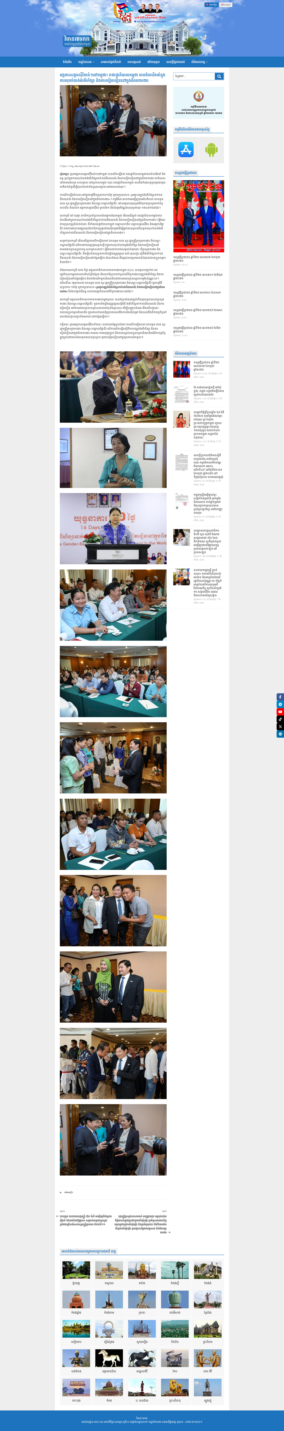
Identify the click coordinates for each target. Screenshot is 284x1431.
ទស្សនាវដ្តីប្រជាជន (186, 173)
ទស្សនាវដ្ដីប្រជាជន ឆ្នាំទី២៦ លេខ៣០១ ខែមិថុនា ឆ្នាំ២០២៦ (198, 276)
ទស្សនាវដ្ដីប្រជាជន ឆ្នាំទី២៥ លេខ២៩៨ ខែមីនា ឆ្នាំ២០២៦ (197, 330)
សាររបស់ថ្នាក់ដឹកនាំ (111, 62)
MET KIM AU (94, 166)
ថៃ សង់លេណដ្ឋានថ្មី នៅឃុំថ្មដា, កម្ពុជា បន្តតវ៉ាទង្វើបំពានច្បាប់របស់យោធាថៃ (209, 391)
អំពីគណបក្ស (198, 62)
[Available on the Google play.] (211, 150)
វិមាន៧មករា (76, 39)
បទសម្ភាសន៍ (134, 62)
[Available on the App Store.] (186, 150)
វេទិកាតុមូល (153, 62)
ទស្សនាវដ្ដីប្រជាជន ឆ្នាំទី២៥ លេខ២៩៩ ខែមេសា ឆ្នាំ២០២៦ (197, 312)
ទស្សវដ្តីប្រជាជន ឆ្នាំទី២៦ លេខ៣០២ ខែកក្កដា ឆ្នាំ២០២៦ (196, 259)
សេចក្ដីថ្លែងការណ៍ (175, 62)
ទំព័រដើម (67, 62)
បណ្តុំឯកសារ (85, 62)
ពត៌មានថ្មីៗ (68, 1192)
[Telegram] (280, 704)
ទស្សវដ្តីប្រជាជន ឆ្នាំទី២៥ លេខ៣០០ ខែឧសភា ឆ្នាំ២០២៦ (197, 294)
